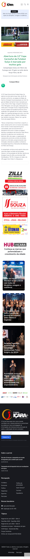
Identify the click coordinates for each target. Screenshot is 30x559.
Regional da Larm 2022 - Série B (10, 524)
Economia (4, 485)
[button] (25, 4)
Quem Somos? (20, 488)
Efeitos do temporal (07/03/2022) (11, 534)
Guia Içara (4, 496)
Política (3, 488)
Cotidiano (4, 482)
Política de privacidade (19, 484)
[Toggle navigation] (21, 4)
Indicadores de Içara (7, 526)
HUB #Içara (4, 529)
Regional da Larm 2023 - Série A (10, 518)
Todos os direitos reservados (14, 547)
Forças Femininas (6, 531)
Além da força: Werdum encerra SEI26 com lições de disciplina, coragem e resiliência (13, 283)
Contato (18, 490)
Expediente (19, 493)
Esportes (3, 493)
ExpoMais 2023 (5, 521)
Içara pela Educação (9, 506)
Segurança (4, 491)
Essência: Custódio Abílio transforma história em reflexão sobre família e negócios (12, 315)
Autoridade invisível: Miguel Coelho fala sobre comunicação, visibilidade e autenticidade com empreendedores (12, 379)
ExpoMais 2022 (15, 521)
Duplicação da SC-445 (10, 508)
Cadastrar (6, 437)
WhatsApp (11, 552)
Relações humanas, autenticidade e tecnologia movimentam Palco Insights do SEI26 (12, 347)
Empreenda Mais (13, 529)
